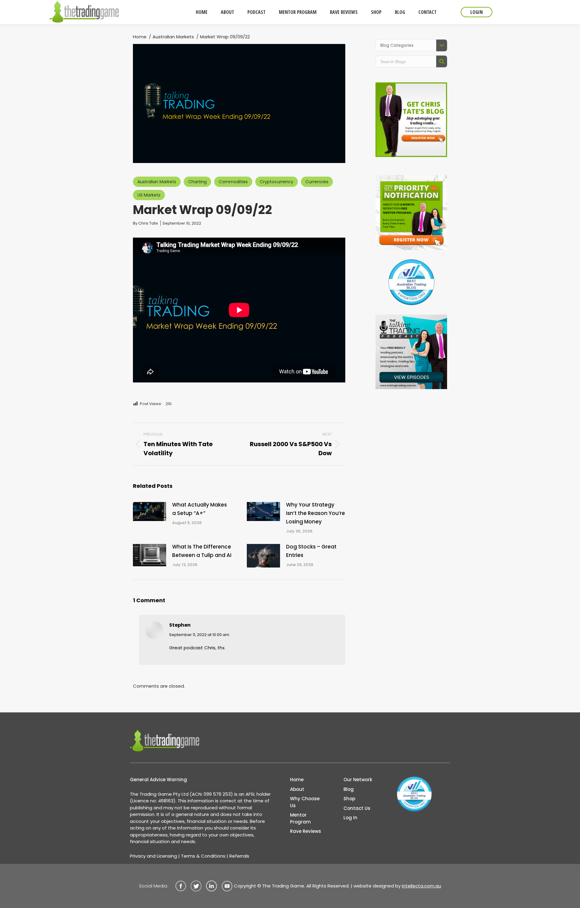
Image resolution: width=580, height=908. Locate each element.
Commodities (233, 182)
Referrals (239, 856)
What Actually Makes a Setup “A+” (199, 509)
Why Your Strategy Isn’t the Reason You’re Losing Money (315, 513)
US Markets (148, 195)
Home (297, 779)
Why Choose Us (305, 802)
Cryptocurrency (276, 182)
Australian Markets (156, 182)
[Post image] (149, 511)
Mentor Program (300, 818)
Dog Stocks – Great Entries (311, 551)
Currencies (316, 182)
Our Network (357, 779)
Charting (197, 182)
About (297, 789)
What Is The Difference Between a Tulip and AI (201, 551)
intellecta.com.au (421, 886)
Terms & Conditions (203, 856)
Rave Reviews (305, 831)
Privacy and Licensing (153, 856)
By (145, 223)
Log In (350, 817)
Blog (348, 789)
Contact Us (356, 808)
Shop (349, 798)
